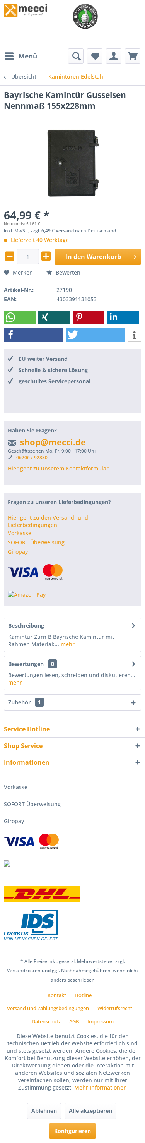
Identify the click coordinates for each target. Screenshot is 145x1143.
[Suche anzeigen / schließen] (76, 56)
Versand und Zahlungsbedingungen (48, 1008)
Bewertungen (26, 664)
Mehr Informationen (100, 1087)
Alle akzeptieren (90, 1110)
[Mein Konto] (113, 56)
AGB (74, 1021)
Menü (28, 55)
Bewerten (67, 272)
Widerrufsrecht (114, 1008)
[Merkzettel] (94, 56)
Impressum (100, 1021)
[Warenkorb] (132, 56)
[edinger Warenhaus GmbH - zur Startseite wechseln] (25, 10)
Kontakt (57, 995)
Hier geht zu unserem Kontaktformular (58, 468)
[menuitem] (20, 56)
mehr (67, 644)
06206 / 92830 (32, 457)
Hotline (83, 995)
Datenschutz (46, 1021)
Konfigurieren (72, 1130)
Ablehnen (44, 1110)
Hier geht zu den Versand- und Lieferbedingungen (48, 521)
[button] (20, 317)
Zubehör (24, 702)
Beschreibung (26, 625)
